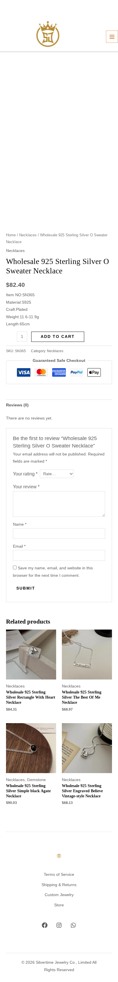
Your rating (25, 473)
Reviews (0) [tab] (17, 405)
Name (19, 524)
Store (59, 905)
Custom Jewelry (59, 895)
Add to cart (58, 336)
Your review (26, 486)
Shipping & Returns (59, 885)
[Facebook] (45, 925)
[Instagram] (59, 925)
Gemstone (36, 780)
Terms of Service (59, 874)
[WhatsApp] (73, 925)
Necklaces (28, 235)
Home (11, 235)
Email (19, 546)
